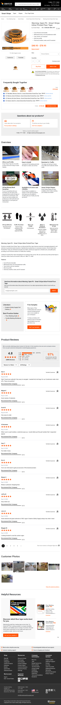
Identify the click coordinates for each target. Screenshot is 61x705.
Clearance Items (8, 670)
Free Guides (21, 660)
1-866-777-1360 (53, 2)
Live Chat (48, 665)
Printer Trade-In (49, 673)
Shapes (20, 13)
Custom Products (8, 663)
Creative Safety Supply (17, 702)
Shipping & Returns (50, 668)
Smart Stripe (6, 13)
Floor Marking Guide (11, 316)
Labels (17, 9)
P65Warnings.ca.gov (40, 75)
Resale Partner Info (36, 663)
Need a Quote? (35, 49)
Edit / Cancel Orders (9, 678)
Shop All (6, 658)
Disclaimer (34, 676)
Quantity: (34, 58)
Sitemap (20, 670)
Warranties (48, 670)
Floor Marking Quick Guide (50, 622)
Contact (48, 663)
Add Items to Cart (51, 106)
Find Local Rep (43, 9)
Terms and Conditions (37, 675)
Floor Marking (3, 9)
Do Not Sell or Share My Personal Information (20, 701)
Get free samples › (37, 125)
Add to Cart (53, 66)
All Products (25, 9)
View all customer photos (52, 587)
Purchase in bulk (56, 61)
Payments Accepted (51, 672)
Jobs (33, 661)
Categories (6, 661)
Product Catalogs (22, 663)
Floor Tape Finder (29, 13)
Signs (21, 9)
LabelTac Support (50, 661)
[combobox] (28, 4)
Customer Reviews (22, 667)
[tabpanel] (46, 610)
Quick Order (49, 9)
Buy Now (38, 66)
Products (6, 660)
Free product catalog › (10, 125)
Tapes (14, 13)
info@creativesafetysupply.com (36, 133)
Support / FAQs (49, 659)
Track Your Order (50, 666)
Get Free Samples (55, 5)
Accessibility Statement (35, 672)
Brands (6, 667)
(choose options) (49, 93)
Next (58, 637)
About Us (37, 9)
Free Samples (21, 661)
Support (33, 9)
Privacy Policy (7, 701)
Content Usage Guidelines (35, 669)
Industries (6, 665)
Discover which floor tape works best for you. (17, 620)
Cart (58, 9)
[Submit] (16, 4)
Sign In (55, 9)
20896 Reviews (12, 359)
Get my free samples (10, 635)
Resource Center (22, 658)
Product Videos (21, 665)
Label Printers (10, 9)
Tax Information (36, 666)
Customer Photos (22, 668)
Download (48, 615)
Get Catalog (47, 5)
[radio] (30, 352)
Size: (33, 53)
